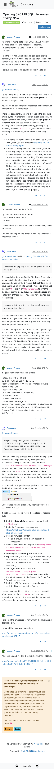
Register (8, 729)
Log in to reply (44, 27)
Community (27, 4)
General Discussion (12, 22)
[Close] (49, 681)
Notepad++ (39, 744)
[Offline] (4, 37)
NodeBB (25, 751)
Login (17, 729)
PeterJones (11, 85)
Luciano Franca (13, 37)
